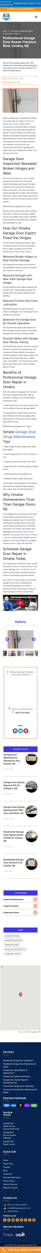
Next (33, 639)
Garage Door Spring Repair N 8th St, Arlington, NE (14, 785)
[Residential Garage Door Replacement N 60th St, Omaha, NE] (31, 834)
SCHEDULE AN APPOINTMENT (20, 9)
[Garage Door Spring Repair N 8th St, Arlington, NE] (31, 785)
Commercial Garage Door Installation (18, 1086)
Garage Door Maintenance (19, 899)
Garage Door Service (19, 912)
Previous (7, 639)
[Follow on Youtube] (13, 1220)
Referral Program (10, 1188)
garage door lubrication (13, 940)
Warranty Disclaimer (11, 1177)
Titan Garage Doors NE (33, 1032)
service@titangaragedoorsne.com (18, 1208)
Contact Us (7, 1174)
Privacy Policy (9, 1181)
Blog (5, 1170)
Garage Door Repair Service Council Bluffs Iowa (11, 1126)
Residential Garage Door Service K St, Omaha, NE (13, 862)
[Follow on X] (17, 1220)
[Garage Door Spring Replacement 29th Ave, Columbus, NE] (31, 810)
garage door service (12, 953)
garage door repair (12, 945)
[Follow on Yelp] (29, 1220)
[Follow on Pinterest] (25, 1220)
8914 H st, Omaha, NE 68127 (22, 709)
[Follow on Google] (34, 1220)
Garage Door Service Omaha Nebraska (9, 1135)
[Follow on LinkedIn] (21, 1220)
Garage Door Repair (19, 906)
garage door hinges (12, 936)
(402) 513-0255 (22, 713)
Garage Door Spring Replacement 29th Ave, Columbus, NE (14, 810)
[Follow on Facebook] (4, 1220)
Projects (6, 1167)
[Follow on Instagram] (9, 1220)
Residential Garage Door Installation (18, 1060)
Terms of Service (10, 1184)
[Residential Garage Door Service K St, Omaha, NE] (31, 862)
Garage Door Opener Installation (16, 1076)
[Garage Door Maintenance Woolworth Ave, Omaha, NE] (31, 757)
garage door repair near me (15, 949)
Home (5, 31)
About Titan (8, 1163)
